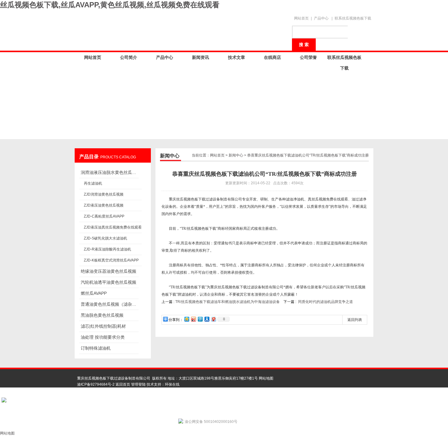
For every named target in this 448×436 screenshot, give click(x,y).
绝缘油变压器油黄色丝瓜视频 (108, 271)
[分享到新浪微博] (193, 319)
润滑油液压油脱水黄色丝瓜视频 (110, 172)
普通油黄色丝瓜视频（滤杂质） (110, 304)
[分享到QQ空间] (186, 319)
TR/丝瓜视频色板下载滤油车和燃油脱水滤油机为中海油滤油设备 (227, 302)
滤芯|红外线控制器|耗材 (103, 326)
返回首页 (123, 384)
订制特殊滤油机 (96, 348)
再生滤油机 (93, 183)
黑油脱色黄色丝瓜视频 (102, 315)
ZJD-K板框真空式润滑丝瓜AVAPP (111, 260)
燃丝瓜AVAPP (94, 293)
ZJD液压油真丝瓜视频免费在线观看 (113, 227)
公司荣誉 (308, 57)
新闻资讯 (200, 57)
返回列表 (354, 320)
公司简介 (128, 57)
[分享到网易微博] (213, 319)
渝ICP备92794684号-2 (96, 384)
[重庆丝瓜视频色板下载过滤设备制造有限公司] (181, 28)
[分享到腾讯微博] (200, 319)
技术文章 (236, 57)
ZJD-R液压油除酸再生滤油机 (107, 249)
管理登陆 (138, 384)
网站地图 (266, 378)
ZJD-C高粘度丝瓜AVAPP (104, 216)
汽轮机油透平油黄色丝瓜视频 (108, 282)
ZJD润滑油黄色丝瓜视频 (103, 194)
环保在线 (172, 384)
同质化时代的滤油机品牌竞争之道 (325, 302)
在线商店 (272, 57)
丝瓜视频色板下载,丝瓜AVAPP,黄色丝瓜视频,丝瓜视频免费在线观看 (109, 5)
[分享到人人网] (206, 319)
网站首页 (301, 18)
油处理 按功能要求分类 (103, 337)
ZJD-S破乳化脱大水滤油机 (105, 238)
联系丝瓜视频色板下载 (353, 18)
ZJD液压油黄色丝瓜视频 (103, 205)
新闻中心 (236, 155)
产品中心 (321, 18)
